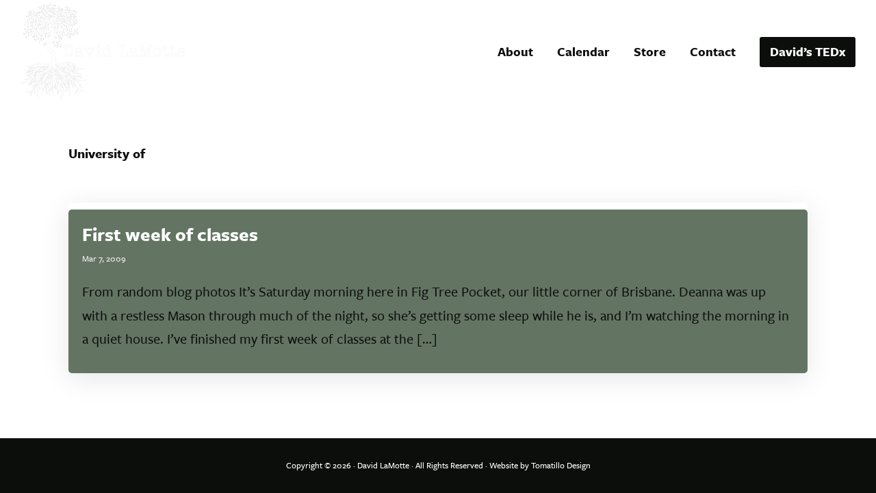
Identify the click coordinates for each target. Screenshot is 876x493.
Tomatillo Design (561, 465)
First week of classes (170, 234)
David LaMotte (383, 465)
